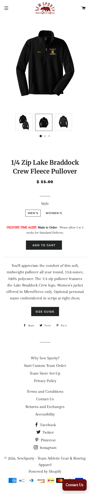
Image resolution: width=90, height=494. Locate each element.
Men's (33, 213)
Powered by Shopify (45, 471)
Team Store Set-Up (45, 373)
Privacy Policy (45, 381)
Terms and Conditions (45, 391)
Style (45, 203)
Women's (54, 213)
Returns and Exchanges (45, 406)
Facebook (47, 425)
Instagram (48, 447)
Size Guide (45, 311)
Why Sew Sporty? (45, 358)
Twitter (47, 432)
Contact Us (45, 399)
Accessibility (45, 414)
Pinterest (47, 440)
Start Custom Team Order (45, 365)
